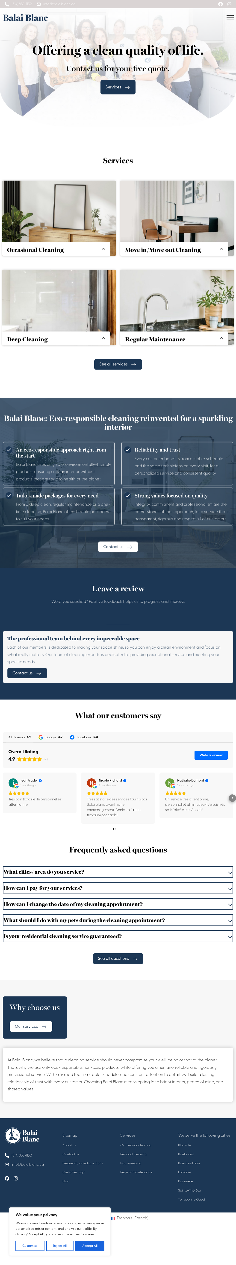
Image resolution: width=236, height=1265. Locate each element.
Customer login (73, 1172)
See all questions (113, 958)
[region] (60, 1231)
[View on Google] (13, 783)
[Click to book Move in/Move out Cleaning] (177, 230)
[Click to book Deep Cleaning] (59, 319)
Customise (30, 1245)
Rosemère (185, 1181)
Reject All (60, 1245)
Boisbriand (186, 1154)
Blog (65, 1181)
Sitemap (69, 1135)
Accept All (89, 1245)
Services (113, 87)
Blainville (184, 1145)
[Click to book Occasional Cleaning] (59, 230)
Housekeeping (130, 1163)
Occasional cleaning (135, 1145)
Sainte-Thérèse (189, 1190)
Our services (26, 1026)
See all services (113, 364)
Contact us (113, 547)
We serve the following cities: (204, 1135)
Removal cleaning (133, 1154)
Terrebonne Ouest (191, 1199)
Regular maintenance (136, 1172)
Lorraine (184, 1172)
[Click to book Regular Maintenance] (177, 319)
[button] (3, 798)
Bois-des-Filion (189, 1163)
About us (69, 1145)
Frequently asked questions (82, 1163)
